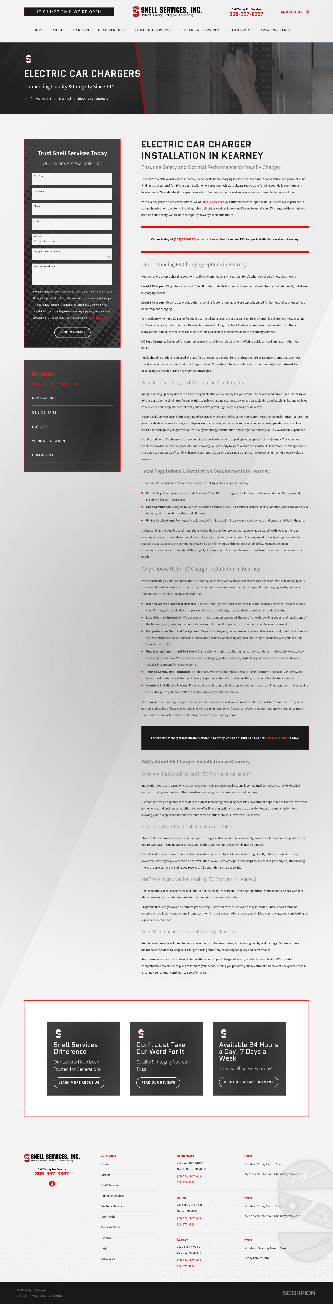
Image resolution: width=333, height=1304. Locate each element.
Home (105, 1164)
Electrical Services (112, 1206)
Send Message (72, 332)
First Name (39, 176)
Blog (104, 1248)
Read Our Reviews (158, 1082)
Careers (105, 1175)
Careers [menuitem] (81, 30)
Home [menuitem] (38, 30)
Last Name (39, 191)
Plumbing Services (112, 1196)
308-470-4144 (186, 1266)
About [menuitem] (58, 30)
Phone (37, 206)
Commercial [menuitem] (240, 30)
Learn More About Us (79, 1082)
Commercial (108, 1217)
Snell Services (210, 202)
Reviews (106, 1238)
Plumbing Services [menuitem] (153, 30)
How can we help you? (45, 266)
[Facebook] (52, 1184)
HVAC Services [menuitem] (112, 30)
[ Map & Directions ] (190, 1176)
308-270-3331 (186, 1224)
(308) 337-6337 (184, 239)
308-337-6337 (246, 14)
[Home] (167, 11)
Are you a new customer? (47, 251)
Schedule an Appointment (248, 1082)
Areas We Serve (110, 1227)
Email (36, 221)
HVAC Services (110, 1185)
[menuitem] (72, 386)
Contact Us (108, 1259)
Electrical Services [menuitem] (200, 30)
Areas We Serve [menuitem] (275, 30)
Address (38, 236)
